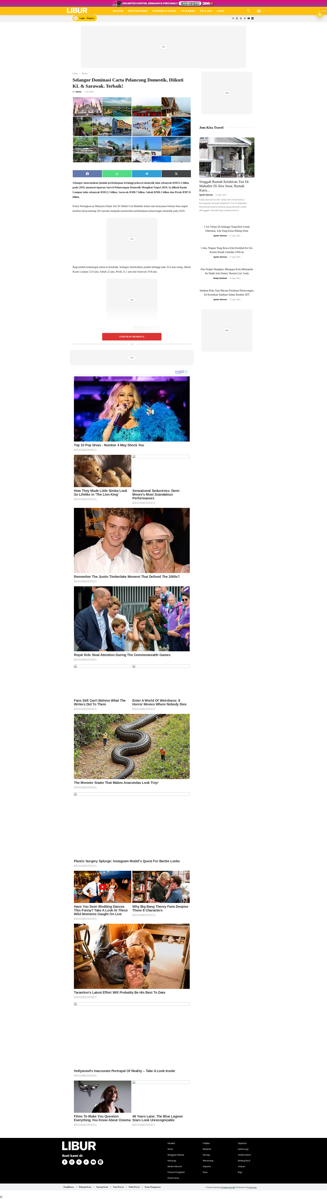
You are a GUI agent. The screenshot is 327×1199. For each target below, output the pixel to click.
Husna (78, 91)
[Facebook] (233, 19)
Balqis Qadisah (220, 278)
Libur (75, 73)
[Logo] (77, 10)
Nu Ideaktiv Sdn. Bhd (228, 1187)
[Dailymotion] (252, 19)
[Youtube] (249, 19)
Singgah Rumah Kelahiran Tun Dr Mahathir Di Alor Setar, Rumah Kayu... (224, 186)
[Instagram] (237, 19)
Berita (85, 73)
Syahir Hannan (206, 194)
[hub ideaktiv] (258, 9)
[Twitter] (241, 19)
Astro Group (252, 1187)
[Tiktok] (245, 19)
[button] (249, 11)
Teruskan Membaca (131, 337)
